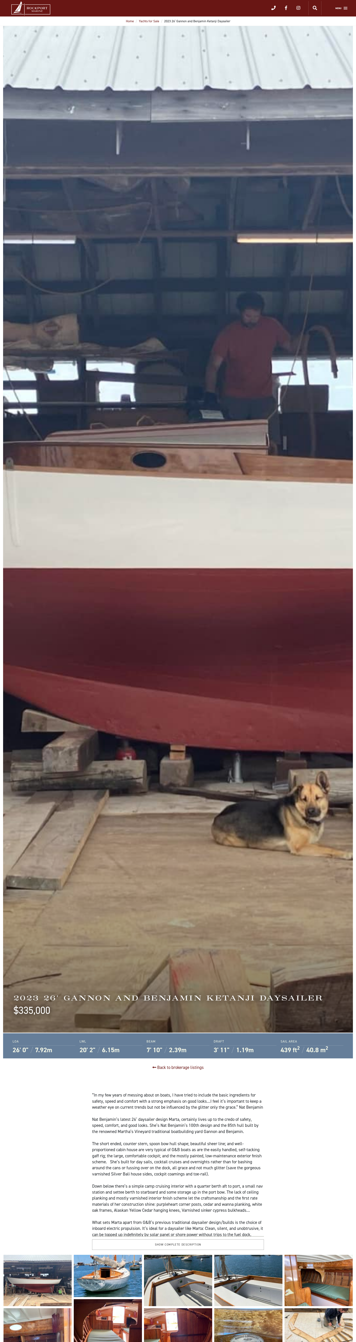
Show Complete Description (178, 1245)
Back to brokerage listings (180, 1067)
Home (130, 21)
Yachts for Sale (149, 21)
